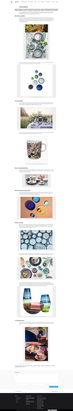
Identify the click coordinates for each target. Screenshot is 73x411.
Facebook (17, 400)
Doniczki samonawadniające (40, 401)
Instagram (17, 402)
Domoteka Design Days (39, 400)
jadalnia (32, 365)
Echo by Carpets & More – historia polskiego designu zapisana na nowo (30, 401)
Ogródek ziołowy (39, 407)
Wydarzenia (42, 1)
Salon (39, 1)
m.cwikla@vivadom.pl (18, 397)
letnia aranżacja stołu (47, 365)
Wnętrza (35, 1)
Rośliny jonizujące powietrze (40, 408)
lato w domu (38, 365)
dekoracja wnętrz (22, 365)
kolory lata (35, 365)
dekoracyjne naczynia (27, 365)
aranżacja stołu (17, 365)
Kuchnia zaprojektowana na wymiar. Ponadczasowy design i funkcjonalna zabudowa (30, 398)
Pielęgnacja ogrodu (24, 1)
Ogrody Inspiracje (30, 1)
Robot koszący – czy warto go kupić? (41, 397)
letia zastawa (42, 365)
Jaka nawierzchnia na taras (40, 403)
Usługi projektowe (47, 1)
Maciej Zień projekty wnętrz (40, 406)
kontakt (57, 1)
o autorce (53, 1)
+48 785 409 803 (18, 399)
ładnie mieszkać (53, 365)
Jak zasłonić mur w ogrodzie (40, 402)
